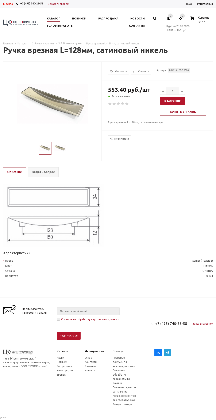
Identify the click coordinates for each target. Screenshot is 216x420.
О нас (88, 357)
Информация (94, 351)
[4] (123, 104)
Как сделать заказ (124, 400)
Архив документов (124, 395)
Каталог (63, 351)
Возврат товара (122, 404)
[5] (127, 104)
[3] (118, 104)
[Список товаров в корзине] (200, 20)
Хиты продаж (65, 370)
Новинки (62, 362)
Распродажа (64, 366)
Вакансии (90, 366)
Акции (60, 357)
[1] (110, 104)
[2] (114, 104)
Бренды (61, 374)
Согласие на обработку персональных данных (90, 319)
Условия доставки (124, 366)
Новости (90, 370)
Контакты (91, 362)
